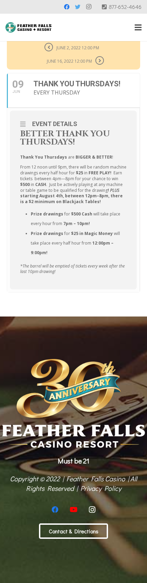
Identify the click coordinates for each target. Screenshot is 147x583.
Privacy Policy (100, 488)
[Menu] (138, 27)
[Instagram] (88, 6)
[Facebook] (66, 6)
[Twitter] (77, 6)
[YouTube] (73, 509)
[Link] (28, 27)
